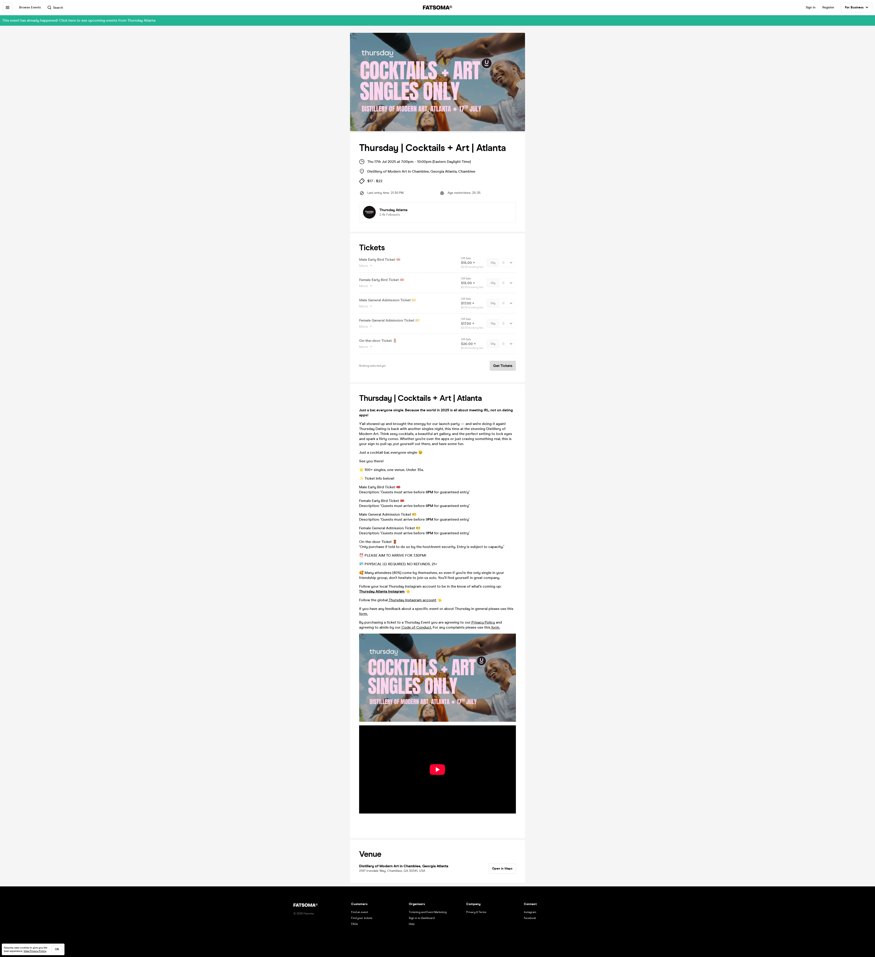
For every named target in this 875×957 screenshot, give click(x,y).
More (363, 266)
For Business (854, 7)
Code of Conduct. (416, 627)
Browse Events (30, 7)
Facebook (530, 918)
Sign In (811, 7)
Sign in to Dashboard (422, 918)
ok (57, 949)
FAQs (354, 924)
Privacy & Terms (476, 912)
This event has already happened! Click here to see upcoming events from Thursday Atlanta (78, 20)
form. (363, 614)
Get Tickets (502, 365)
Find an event (359, 912)
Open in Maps (502, 868)
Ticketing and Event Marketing (428, 912)
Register (828, 7)
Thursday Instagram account (412, 600)
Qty (493, 262)
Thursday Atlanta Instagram (382, 591)
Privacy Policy (483, 622)
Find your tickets (361, 918)
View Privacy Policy (34, 951)
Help (411, 924)
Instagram (530, 912)
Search (58, 8)
